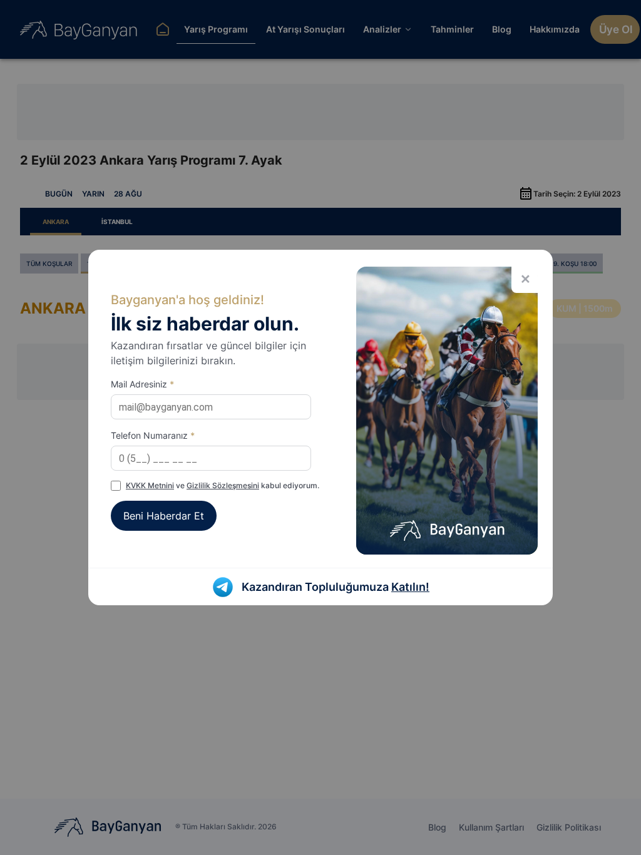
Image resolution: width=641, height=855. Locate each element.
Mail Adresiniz (142, 384)
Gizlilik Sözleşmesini (223, 485)
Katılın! (410, 586)
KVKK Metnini (150, 485)
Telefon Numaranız (153, 435)
